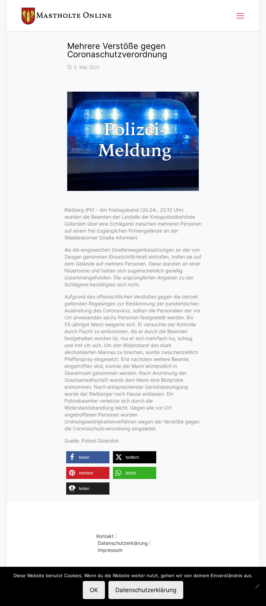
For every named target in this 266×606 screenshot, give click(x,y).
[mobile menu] (240, 16)
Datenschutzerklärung (123, 543)
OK (94, 590)
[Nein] (257, 586)
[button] (87, 457)
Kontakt (105, 536)
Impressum (110, 550)
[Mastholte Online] (66, 15)
